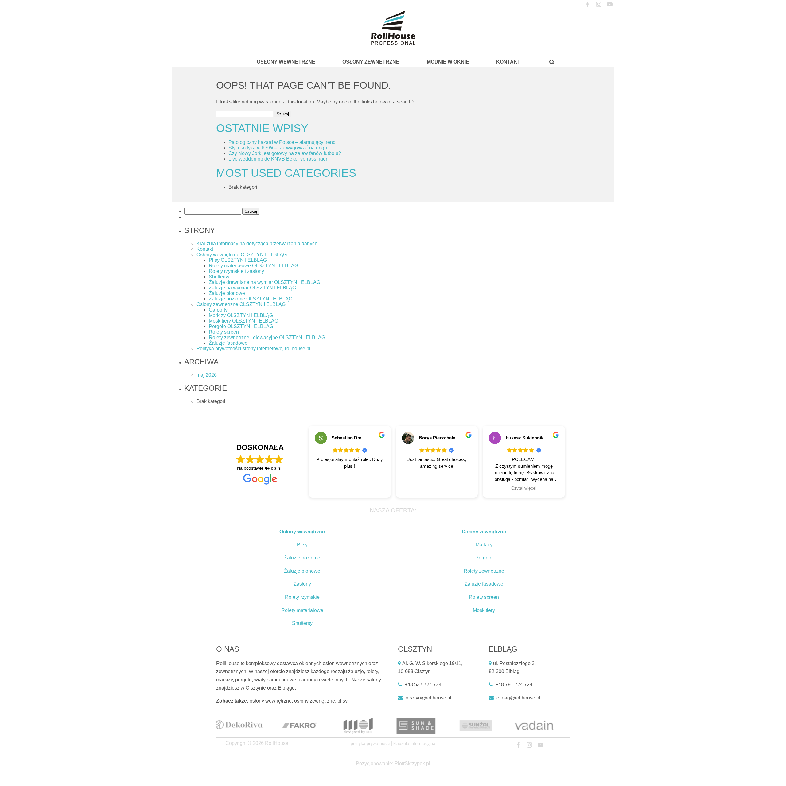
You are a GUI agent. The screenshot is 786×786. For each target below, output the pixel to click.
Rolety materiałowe (302, 610)
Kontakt (508, 61)
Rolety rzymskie (302, 597)
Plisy (302, 544)
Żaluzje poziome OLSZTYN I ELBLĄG (250, 298)
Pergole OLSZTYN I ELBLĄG (241, 326)
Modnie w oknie (448, 61)
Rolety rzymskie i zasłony (236, 271)
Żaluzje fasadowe (228, 343)
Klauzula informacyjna (414, 743)
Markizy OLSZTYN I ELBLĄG (241, 315)
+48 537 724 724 (423, 684)
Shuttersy (219, 276)
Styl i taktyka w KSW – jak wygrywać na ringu (277, 147)
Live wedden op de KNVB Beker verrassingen (278, 158)
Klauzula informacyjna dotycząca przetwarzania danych (256, 243)
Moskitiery (484, 610)
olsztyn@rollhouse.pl (428, 697)
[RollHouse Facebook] (587, 4)
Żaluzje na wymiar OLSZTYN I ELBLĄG (252, 287)
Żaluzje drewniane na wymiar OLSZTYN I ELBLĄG (264, 282)
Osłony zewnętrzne (370, 61)
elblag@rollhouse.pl (518, 697)
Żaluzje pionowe (227, 293)
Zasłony (302, 584)
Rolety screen (224, 332)
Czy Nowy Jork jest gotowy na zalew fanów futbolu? (284, 153)
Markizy (484, 544)
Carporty (218, 309)
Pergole (483, 557)
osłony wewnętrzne (271, 700)
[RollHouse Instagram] (598, 4)
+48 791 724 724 (514, 684)
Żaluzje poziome (302, 557)
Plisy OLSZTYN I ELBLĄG (238, 260)
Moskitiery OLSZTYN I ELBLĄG (243, 320)
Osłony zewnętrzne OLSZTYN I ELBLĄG (241, 304)
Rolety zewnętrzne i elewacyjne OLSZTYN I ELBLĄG (267, 337)
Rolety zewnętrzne (484, 571)
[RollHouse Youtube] (609, 4)
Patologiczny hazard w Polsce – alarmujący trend (282, 142)
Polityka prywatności (370, 743)
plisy (342, 700)
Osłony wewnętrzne (286, 61)
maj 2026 (206, 375)
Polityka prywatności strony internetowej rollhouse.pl (253, 348)
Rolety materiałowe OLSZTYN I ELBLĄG (253, 265)
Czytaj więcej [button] (523, 488)
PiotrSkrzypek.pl (412, 763)
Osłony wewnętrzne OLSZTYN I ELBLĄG (241, 254)
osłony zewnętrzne (314, 700)
